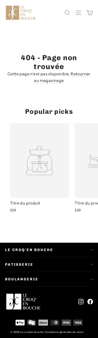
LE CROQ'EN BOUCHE (29, 250)
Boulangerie (21, 279)
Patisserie (19, 264)
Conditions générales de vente (64, 332)
